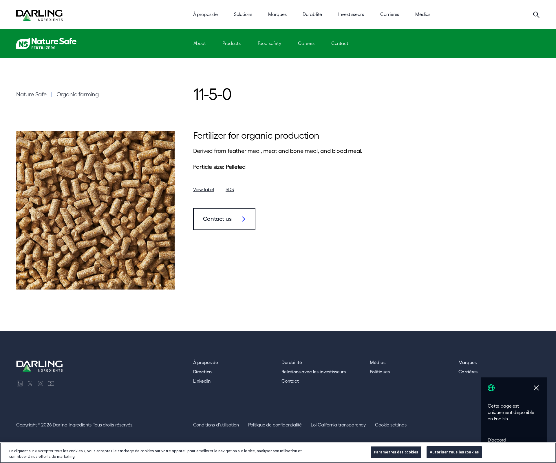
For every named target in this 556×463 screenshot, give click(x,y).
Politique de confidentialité (275, 424)
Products (231, 43)
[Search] (536, 14)
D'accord (497, 439)
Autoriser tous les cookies (454, 452)
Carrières (468, 371)
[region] (278, 452)
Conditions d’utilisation (216, 424)
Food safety (269, 43)
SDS (230, 189)
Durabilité (291, 362)
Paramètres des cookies (396, 452)
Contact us (217, 219)
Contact (339, 43)
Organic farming (77, 94)
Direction (202, 371)
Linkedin (202, 381)
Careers (306, 43)
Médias (377, 362)
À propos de (205, 362)
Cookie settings (391, 424)
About (199, 43)
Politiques (379, 371)
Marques (467, 362)
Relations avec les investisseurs (313, 371)
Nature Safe (31, 94)
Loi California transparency (338, 424)
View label (203, 189)
